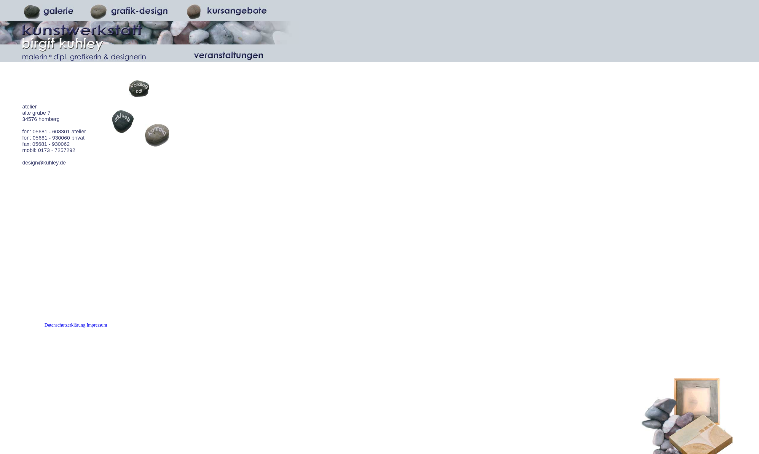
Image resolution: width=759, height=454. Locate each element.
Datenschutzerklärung (65, 324)
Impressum (97, 324)
